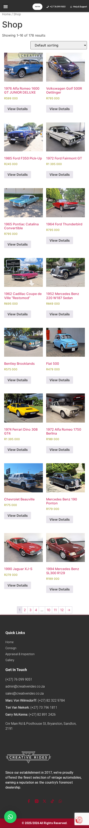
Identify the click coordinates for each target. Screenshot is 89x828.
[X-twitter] (44, 801)
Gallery (9, 660)
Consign (10, 648)
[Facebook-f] (29, 801)
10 (48, 610)
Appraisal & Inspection (20, 654)
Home (6, 14)
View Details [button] (17, 109)
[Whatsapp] (60, 801)
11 (55, 610)
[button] (5, 6)
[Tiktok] (52, 801)
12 (62, 610)
